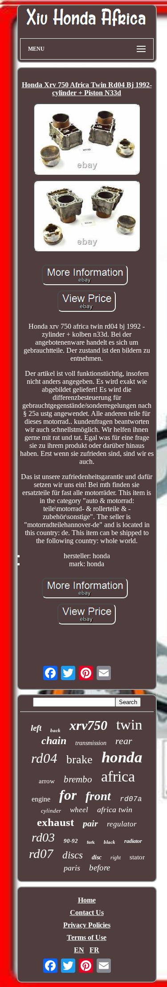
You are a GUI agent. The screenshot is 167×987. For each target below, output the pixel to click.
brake (79, 759)
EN (79, 950)
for (68, 795)
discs (72, 855)
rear (123, 740)
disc (97, 857)
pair (90, 823)
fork (91, 842)
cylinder (51, 810)
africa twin (114, 809)
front (98, 796)
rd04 (44, 758)
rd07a (131, 799)
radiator (133, 841)
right (115, 857)
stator (137, 857)
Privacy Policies (86, 925)
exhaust (55, 822)
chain (53, 740)
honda (122, 757)
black (109, 842)
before (99, 867)
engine (41, 799)
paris (72, 867)
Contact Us (87, 912)
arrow (47, 781)
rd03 (43, 837)
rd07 (41, 853)
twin (129, 725)
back (55, 730)
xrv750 (88, 725)
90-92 (71, 841)
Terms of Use (86, 937)
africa (118, 776)
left (36, 728)
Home (87, 900)
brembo (78, 779)
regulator (122, 824)
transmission (90, 743)
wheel (79, 810)
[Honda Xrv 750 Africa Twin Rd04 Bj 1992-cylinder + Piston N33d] (87, 139)
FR (94, 950)
